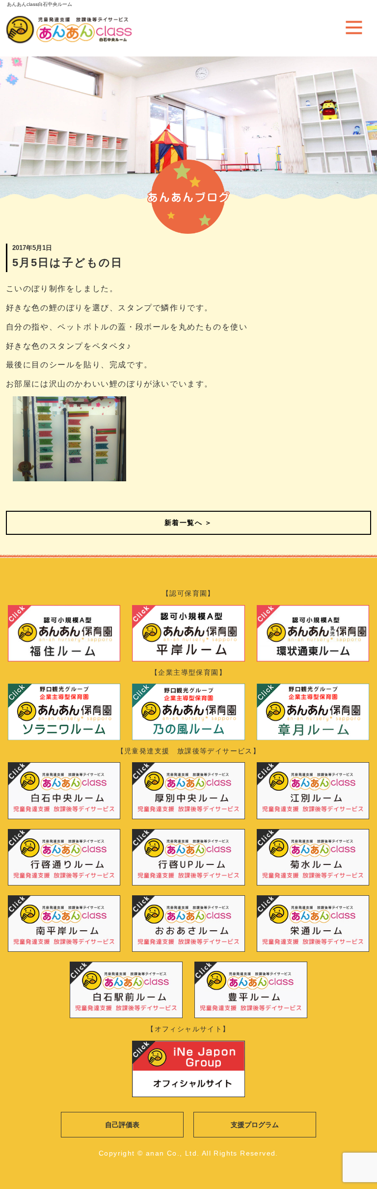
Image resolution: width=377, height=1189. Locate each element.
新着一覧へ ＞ (188, 522)
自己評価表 (122, 1125)
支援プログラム (255, 1125)
